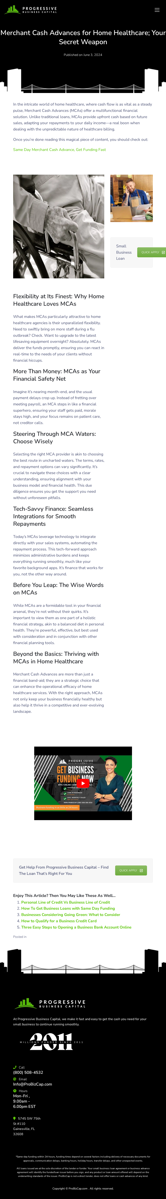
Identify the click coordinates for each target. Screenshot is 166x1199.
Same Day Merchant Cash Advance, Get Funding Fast (59, 149)
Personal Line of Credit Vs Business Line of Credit (65, 902)
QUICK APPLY (128, 870)
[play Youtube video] (83, 783)
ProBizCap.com (78, 1188)
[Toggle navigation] (157, 10)
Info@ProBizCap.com (32, 1084)
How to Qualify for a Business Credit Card (59, 921)
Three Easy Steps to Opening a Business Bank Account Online (76, 927)
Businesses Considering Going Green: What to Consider (70, 914)
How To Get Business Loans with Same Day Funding (68, 908)
